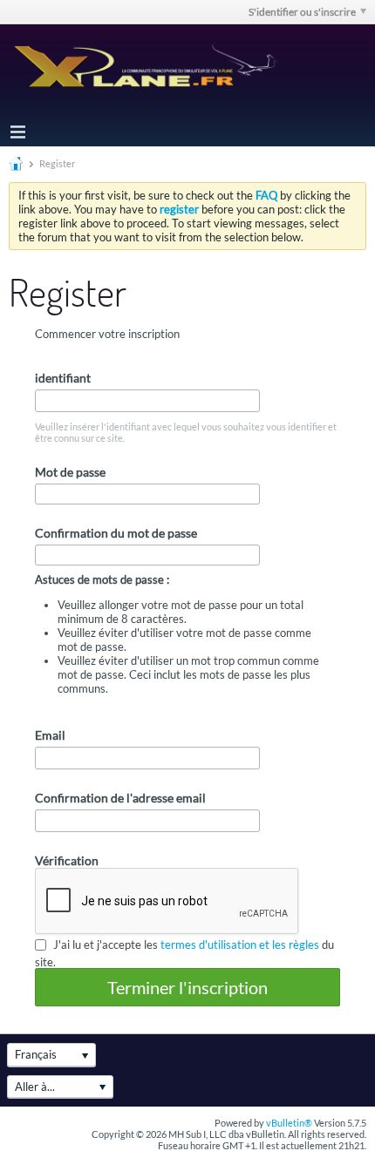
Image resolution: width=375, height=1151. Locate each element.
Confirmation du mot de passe (116, 532)
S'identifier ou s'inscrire (302, 11)
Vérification (67, 860)
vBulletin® (289, 1122)
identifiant (63, 377)
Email (50, 735)
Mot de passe (70, 471)
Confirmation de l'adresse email (120, 797)
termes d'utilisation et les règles (239, 944)
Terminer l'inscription (187, 987)
